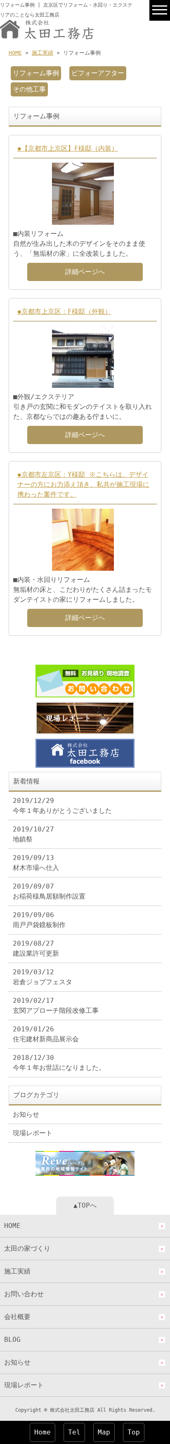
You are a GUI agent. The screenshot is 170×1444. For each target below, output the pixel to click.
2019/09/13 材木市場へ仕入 (36, 863)
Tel (74, 1432)
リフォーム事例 (36, 73)
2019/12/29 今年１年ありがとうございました (62, 806)
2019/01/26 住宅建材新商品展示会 (46, 1034)
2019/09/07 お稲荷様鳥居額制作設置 (49, 891)
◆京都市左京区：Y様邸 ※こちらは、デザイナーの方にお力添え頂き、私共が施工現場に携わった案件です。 (83, 484)
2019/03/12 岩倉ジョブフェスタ (42, 977)
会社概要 (17, 1317)
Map (104, 1432)
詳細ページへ (85, 272)
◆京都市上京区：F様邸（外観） (64, 311)
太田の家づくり (27, 1248)
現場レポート (32, 1133)
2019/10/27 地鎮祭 (33, 834)
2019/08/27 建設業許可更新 (36, 948)
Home (42, 1432)
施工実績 (42, 53)
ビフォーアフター (97, 73)
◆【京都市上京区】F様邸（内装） (67, 148)
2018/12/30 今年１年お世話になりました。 (59, 1063)
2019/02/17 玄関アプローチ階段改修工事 (56, 1005)
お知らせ (26, 1114)
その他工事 (29, 89)
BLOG (12, 1339)
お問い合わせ (24, 1294)
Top (134, 1432)
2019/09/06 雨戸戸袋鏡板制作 (39, 920)
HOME (15, 53)
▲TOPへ (85, 1205)
